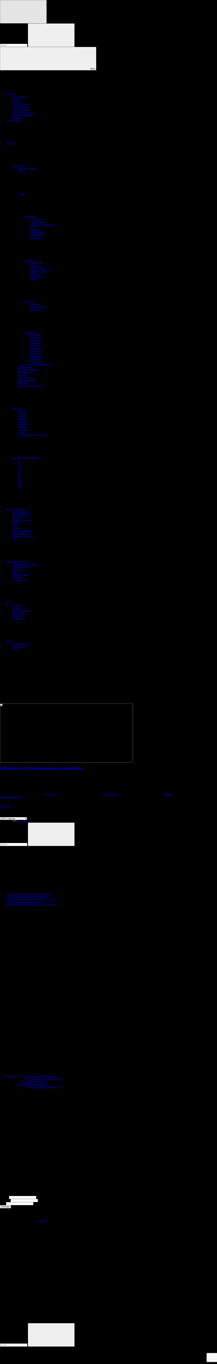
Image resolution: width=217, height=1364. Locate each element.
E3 (19, 465)
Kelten (15, 538)
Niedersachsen (24, 367)
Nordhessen (29, 260)
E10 (20, 484)
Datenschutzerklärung (22, 115)
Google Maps (18, 646)
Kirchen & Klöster (20, 515)
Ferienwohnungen (20, 574)
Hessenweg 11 (36, 361)
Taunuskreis (35, 230)
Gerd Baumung (110, 794)
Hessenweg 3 (36, 340)
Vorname (4, 1197)
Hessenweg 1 (36, 335)
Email (2, 1203)
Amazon (41, 1221)
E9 (19, 481)
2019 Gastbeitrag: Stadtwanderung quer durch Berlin (40, 768)
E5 (19, 471)
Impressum (17, 118)
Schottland (23, 424)
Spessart (33, 310)
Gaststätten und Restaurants (24, 564)
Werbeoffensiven (20, 107)
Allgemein (167, 794)
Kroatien (22, 419)
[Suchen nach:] (14, 45)
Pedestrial (10, 1076)
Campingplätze (19, 580)
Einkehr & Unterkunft (16, 561)
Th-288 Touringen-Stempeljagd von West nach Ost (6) (31, 904)
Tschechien (23, 429)
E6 (19, 473)
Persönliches (17, 616)
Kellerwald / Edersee (39, 271)
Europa (15, 408)
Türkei (21, 432)
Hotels (15, 572)
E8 (19, 479)
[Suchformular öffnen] (23, 11)
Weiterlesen (5, 807)
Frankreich (23, 413)
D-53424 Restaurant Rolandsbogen (31, 1084)
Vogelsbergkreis (37, 232)
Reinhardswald (37, 276)
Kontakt (15, 99)
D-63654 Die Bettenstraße (33, 1081)
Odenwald (34, 304)
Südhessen (29, 302)
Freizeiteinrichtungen (21, 530)
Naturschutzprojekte (21, 533)
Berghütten (17, 569)
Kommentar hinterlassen (11, 797)
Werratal (33, 279)
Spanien (21, 427)
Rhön (32, 227)
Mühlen (15, 523)
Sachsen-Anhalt (25, 377)
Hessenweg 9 (36, 356)
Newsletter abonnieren (22, 112)
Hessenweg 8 (36, 354)
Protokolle (16, 102)
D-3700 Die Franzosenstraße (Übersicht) (37, 1076)
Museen (15, 528)
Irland (20, 416)
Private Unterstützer (21, 610)
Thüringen (22, 383)
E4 (19, 468)
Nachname (5, 1200)
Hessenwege (29, 332)
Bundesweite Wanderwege (30, 385)
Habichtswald (36, 263)
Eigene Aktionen (14, 120)
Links (8, 641)
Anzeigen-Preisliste (21, 110)
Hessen (21, 194)
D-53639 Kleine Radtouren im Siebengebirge (27, 896)
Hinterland (34, 266)
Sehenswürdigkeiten (15, 509)
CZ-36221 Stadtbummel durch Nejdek (24, 902)
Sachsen (21, 375)
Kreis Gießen (36, 219)
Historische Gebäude (21, 520)
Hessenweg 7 (36, 351)
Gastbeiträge (17, 618)
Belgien (21, 411)
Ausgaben (16, 605)
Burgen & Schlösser (21, 512)
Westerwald (35, 238)
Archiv (9, 602)
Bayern (21, 171)
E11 (19, 487)
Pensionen (16, 577)
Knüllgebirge (36, 274)
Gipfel (15, 525)
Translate (22, 821)
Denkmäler (17, 517)
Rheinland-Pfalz (25, 372)
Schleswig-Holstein (27, 380)
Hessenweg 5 (36, 346)
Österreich (22, 421)
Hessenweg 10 (36, 359)
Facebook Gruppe (20, 644)
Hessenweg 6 (36, 348)
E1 (19, 460)
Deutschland (17, 166)
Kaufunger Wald (37, 268)
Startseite (10, 94)
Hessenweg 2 (36, 338)
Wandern (10, 143)
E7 (19, 476)
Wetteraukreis (36, 235)
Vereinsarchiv (18, 613)
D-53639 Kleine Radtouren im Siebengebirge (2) (29, 894)
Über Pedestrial (19, 96)
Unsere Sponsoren (20, 104)
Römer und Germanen (22, 536)
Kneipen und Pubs (20, 566)
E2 (19, 463)
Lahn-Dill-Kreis (37, 222)
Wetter (15, 649)
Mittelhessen (29, 216)
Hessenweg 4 (36, 343)
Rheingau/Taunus (38, 307)
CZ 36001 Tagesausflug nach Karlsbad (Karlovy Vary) (31, 899)
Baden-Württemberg (27, 168)
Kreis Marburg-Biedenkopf (42, 224)
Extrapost (16, 608)
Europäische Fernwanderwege (32, 435)
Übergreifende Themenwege (37, 364)
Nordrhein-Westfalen (27, 369)
